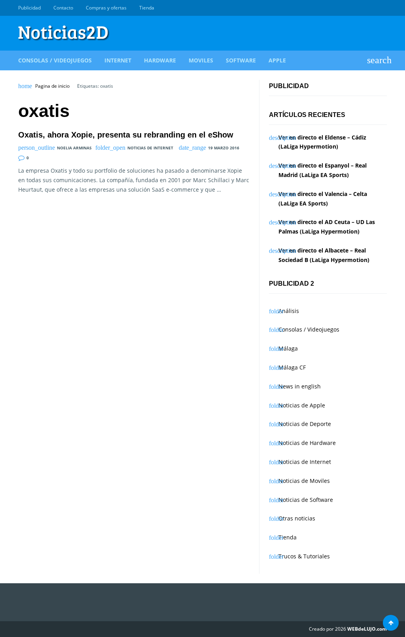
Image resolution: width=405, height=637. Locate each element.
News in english (299, 386)
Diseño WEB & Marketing (373, 8)
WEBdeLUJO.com (367, 629)
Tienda (146, 7)
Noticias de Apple (301, 405)
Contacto (63, 7)
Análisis (288, 311)
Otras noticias (296, 518)
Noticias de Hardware (307, 443)
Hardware (160, 60)
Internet (117, 60)
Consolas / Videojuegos (55, 60)
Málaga (288, 348)
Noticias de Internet (150, 148)
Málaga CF (292, 367)
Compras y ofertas (106, 7)
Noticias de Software (305, 499)
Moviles (201, 60)
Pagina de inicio (52, 86)
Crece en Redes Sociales (382, 8)
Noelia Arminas (74, 148)
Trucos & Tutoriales (304, 556)
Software (241, 60)
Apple (277, 60)
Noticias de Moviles (304, 480)
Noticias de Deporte (304, 424)
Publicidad (29, 7)
